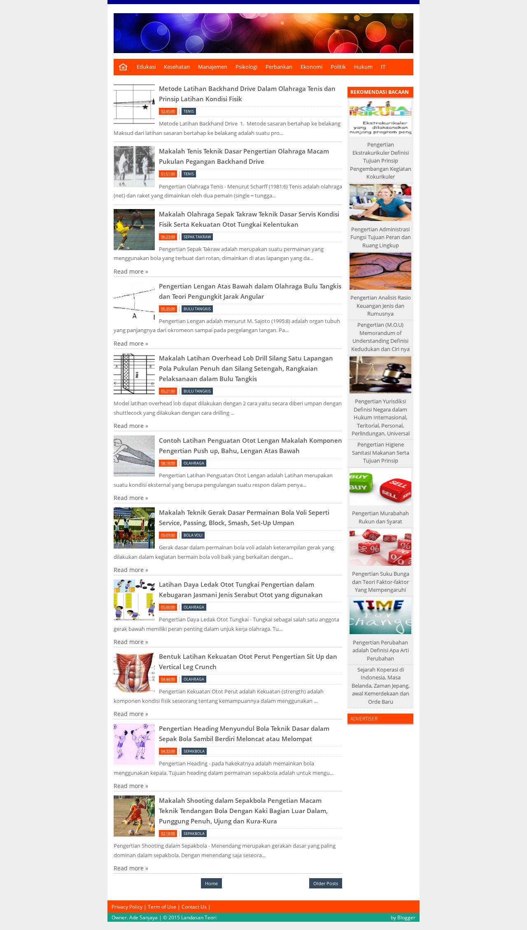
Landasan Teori (199, 917)
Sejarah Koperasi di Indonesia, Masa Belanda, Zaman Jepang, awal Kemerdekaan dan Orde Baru (381, 685)
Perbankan (279, 66)
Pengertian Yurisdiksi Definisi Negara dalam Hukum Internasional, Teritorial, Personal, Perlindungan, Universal (381, 417)
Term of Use (162, 906)
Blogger (406, 917)
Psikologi (246, 66)
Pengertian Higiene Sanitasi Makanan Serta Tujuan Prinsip (380, 452)
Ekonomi (311, 66)
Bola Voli (193, 535)
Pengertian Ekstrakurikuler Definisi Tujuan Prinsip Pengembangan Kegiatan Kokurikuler (380, 160)
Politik (338, 66)
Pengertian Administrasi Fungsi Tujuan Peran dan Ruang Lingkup (380, 237)
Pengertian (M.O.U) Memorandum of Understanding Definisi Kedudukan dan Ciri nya (380, 337)
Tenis (189, 111)
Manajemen (212, 66)
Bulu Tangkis (197, 309)
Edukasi (146, 66)
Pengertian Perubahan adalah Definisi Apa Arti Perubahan (380, 650)
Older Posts (325, 883)
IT (383, 66)
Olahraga (194, 463)
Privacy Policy (127, 906)
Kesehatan (177, 66)
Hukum (363, 66)
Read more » (131, 271)
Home (211, 883)
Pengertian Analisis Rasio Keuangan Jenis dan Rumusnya (380, 305)
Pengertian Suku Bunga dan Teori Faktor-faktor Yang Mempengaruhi (380, 581)
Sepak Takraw (197, 236)
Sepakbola (194, 751)
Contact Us (194, 906)
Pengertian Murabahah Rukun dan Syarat (380, 517)
